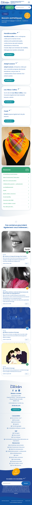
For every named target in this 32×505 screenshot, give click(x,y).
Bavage (12, 20)
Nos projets (17, 420)
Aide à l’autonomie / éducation (16, 447)
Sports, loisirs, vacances (9, 193)
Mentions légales (5, 500)
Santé (4, 190)
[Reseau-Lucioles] (5, 2)
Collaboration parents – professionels (13, 184)
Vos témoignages (16, 426)
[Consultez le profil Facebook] (13, 391)
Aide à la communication (9, 180)
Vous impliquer (17, 437)
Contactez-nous (16, 409)
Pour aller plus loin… (8, 206)
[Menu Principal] (29, 2)
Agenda (17, 424)
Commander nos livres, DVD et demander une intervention (16, 440)
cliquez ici (16, 493)
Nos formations (17, 422)
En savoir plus (8, 54)
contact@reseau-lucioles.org (16, 403)
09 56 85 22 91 (16, 405)
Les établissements (8, 187)
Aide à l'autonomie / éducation (11, 177)
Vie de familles (7, 197)
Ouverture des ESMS (8, 200)
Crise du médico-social (9, 203)
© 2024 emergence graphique (16, 502)
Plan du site (27, 500)
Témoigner (16, 433)
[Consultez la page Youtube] (16, 391)
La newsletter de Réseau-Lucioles (16, 428)
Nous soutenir (16, 435)
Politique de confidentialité (17, 500)
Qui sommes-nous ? (17, 418)
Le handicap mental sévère (10, 174)
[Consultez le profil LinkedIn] (19, 391)
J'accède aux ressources (8, 7)
